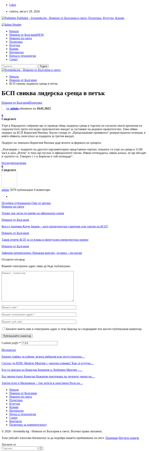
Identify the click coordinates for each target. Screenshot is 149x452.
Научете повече (129, 438)
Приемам (112, 438)
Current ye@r (11, 343)
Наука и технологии (22, 55)
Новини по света (20, 38)
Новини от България (26, 34)
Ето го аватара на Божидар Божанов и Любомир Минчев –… (42, 369)
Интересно (16, 52)
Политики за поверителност (28, 424)
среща (22, 163)
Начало (14, 31)
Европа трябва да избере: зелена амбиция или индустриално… (43, 356)
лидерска (12, 163)
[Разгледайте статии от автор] (9, 186)
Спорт (13, 59)
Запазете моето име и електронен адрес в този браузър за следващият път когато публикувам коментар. (73, 329)
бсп (4, 163)
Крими (13, 48)
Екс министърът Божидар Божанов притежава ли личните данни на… (48, 376)
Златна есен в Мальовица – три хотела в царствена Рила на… (42, 383)
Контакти (15, 421)
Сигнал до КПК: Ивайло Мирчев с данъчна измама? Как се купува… (48, 363)
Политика (16, 41)
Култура (14, 45)
